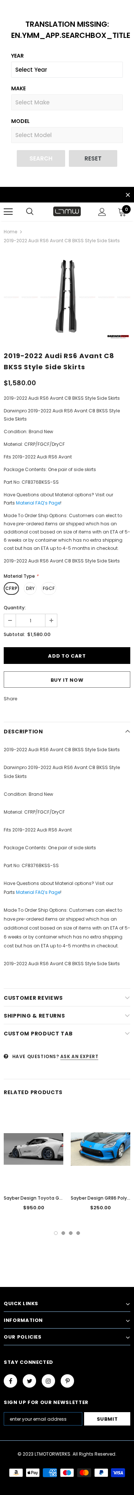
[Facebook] (10, 1381)
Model (20, 121)
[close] (127, 195)
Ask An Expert (79, 1056)
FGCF (49, 588)
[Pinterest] (67, 1381)
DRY (30, 588)
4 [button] (78, 1233)
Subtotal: (14, 634)
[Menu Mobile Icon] (8, 211)
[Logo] (67, 211)
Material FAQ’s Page (38, 503)
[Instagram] (48, 1381)
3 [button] (71, 1233)
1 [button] (56, 1233)
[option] (67, 297)
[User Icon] (102, 212)
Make (18, 88)
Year (17, 55)
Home (10, 231)
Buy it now (67, 680)
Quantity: (15, 607)
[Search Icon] (30, 211)
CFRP (11, 588)
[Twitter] (29, 1381)
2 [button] (63, 1233)
